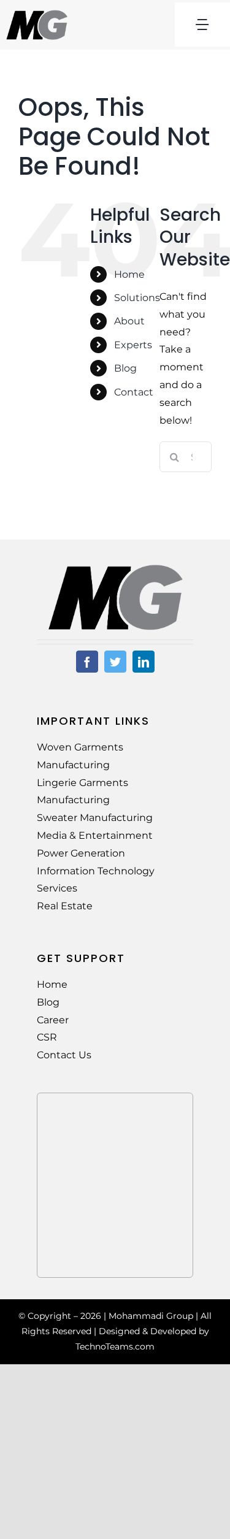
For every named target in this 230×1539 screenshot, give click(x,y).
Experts (133, 345)
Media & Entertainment (95, 835)
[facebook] (87, 662)
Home (129, 274)
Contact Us (64, 1055)
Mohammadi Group (151, 1315)
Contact (133, 392)
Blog (125, 368)
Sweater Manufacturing (95, 817)
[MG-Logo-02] (115, 569)
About (129, 321)
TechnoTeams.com (115, 1346)
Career (53, 1020)
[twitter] (115, 662)
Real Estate (65, 906)
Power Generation (81, 853)
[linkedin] (143, 662)
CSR (47, 1037)
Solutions (137, 298)
